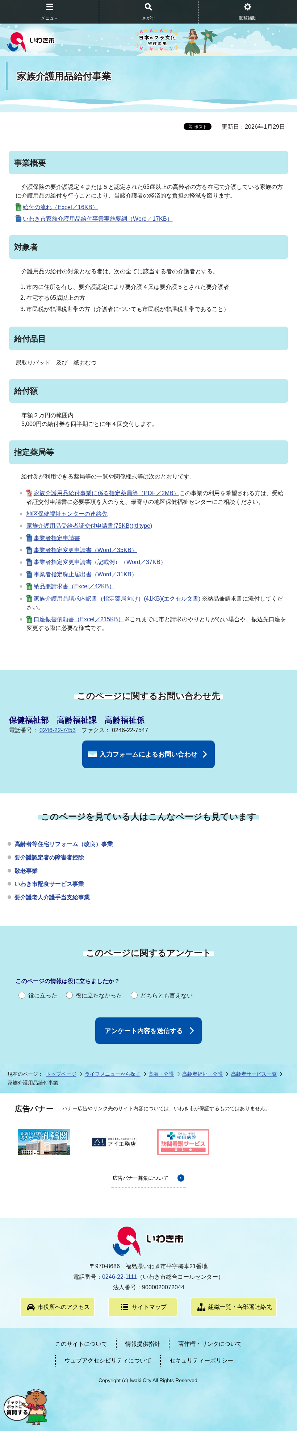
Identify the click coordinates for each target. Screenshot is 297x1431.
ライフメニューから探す (113, 1074)
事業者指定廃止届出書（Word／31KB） (85, 574)
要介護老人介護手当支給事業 (52, 897)
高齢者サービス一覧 (254, 1074)
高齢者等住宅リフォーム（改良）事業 (63, 844)
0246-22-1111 (119, 1277)
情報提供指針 (142, 1344)
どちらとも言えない (167, 995)
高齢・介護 (161, 1074)
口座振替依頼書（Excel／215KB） (79, 619)
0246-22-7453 (57, 730)
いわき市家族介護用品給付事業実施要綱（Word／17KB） (98, 219)
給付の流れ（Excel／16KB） (60, 207)
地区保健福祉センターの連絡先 (67, 514)
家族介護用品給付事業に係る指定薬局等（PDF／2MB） (106, 493)
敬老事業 (26, 871)
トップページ (61, 1074)
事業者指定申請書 (57, 538)
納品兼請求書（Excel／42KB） (74, 586)
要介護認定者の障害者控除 (49, 857)
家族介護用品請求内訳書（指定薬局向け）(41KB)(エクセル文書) (117, 599)
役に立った (42, 995)
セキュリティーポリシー (201, 1360)
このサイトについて (81, 1344)
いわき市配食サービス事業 (49, 884)
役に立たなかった (99, 995)
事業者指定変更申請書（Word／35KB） (85, 550)
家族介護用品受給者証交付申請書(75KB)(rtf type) (89, 526)
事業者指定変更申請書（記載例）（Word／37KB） (100, 562)
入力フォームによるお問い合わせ (148, 754)
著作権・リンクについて (210, 1344)
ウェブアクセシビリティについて (107, 1360)
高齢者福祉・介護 (202, 1074)
